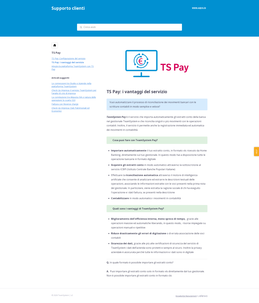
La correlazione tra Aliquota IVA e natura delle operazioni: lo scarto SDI (74, 99)
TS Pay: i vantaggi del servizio (68, 62)
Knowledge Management (186, 296)
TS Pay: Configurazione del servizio (68, 58)
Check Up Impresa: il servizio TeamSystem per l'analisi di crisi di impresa (74, 92)
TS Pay (56, 52)
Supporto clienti (68, 8)
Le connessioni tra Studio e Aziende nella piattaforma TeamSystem (71, 85)
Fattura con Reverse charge (65, 104)
